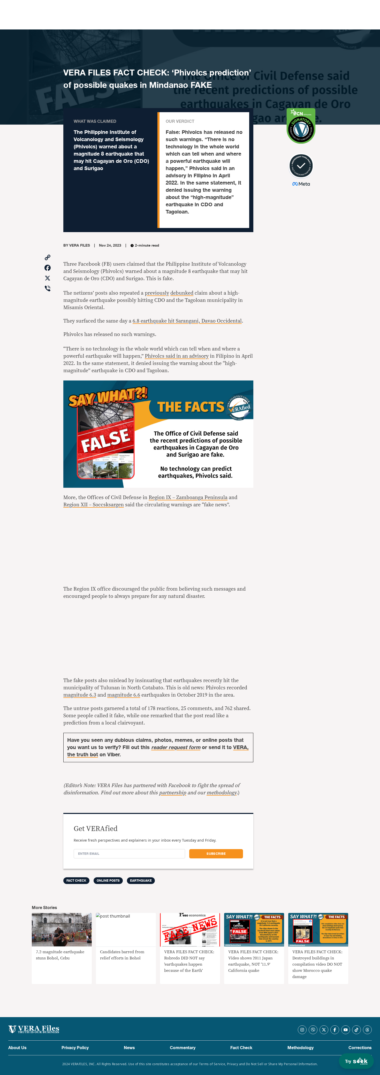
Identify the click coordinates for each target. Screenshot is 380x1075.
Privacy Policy (75, 1047)
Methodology (300, 1047)
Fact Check (241, 1047)
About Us (17, 1047)
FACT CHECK (76, 880)
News (129, 1047)
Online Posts (108, 880)
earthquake (141, 880)
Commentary (182, 1047)
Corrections (360, 1047)
